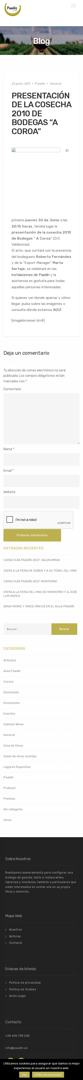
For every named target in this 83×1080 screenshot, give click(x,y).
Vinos (7, 820)
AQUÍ (57, 310)
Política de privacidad (25, 982)
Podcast (9, 788)
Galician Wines (13, 724)
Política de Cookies (22, 989)
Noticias (15, 936)
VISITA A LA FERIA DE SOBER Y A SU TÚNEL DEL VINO (40, 570)
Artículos (9, 660)
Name (7, 449)
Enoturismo (11, 703)
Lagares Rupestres (17, 767)
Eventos (9, 713)
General (55, 83)
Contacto (15, 942)
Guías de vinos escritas (19, 756)
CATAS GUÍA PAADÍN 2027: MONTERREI (30, 581)
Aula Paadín (12, 671)
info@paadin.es (16, 1048)
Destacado (11, 692)
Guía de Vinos (13, 745)
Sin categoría (12, 809)
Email (7, 471)
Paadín (40, 83)
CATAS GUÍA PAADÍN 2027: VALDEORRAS (31, 560)
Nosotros (15, 929)
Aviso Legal (17, 996)
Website (9, 492)
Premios (9, 798)
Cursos (8, 681)
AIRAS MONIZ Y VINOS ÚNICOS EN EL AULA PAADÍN (38, 606)
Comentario (12, 389)
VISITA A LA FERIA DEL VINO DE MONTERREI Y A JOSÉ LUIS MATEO (40, 594)
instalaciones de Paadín (31, 275)
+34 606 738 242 (17, 1035)
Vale (24, 1074)
